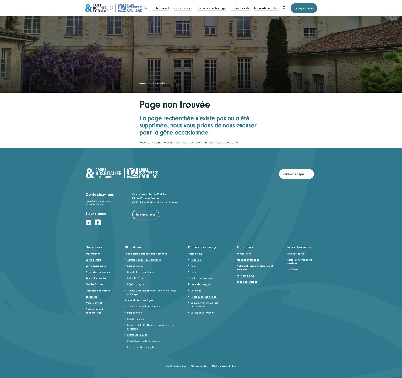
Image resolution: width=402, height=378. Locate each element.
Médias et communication (224, 366)
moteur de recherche (226, 142)
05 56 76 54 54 (94, 204)
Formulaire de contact (98, 200)
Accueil (142, 83)
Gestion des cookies (176, 366)
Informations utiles (265, 8)
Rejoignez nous (304, 8)
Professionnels (240, 8)
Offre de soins (183, 8)
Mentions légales (199, 366)
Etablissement (160, 8)
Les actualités (160, 83)
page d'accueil (189, 142)
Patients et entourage (211, 8)
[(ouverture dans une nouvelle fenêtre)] (89, 222)
